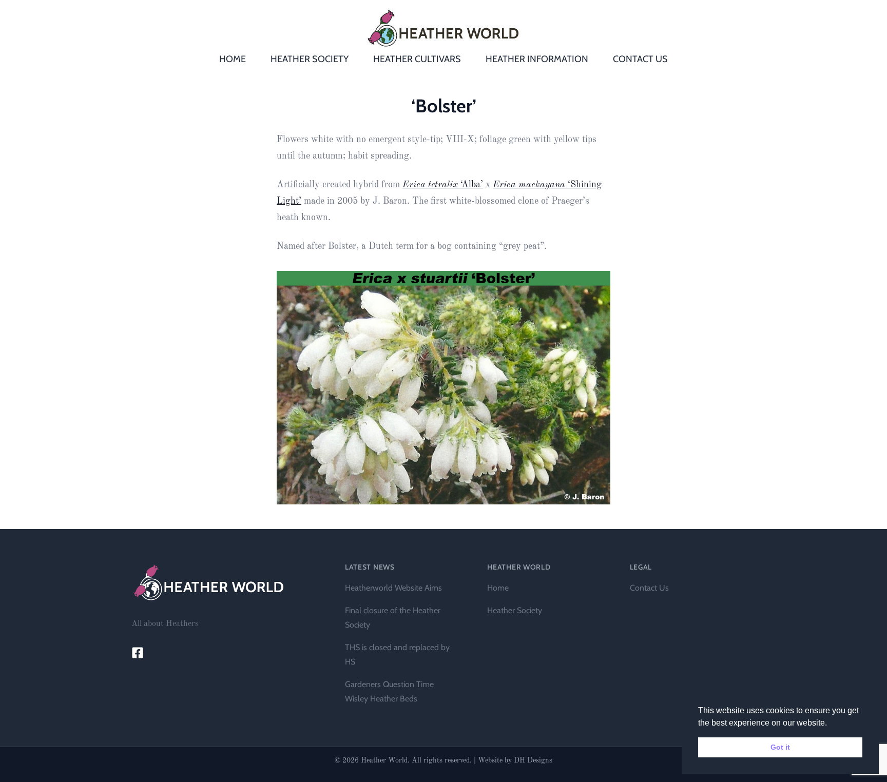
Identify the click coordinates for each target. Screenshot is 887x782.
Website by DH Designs (515, 760)
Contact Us (649, 588)
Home (498, 588)
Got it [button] (780, 747)
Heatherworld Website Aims (393, 588)
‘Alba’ (442, 184)
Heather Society (514, 610)
